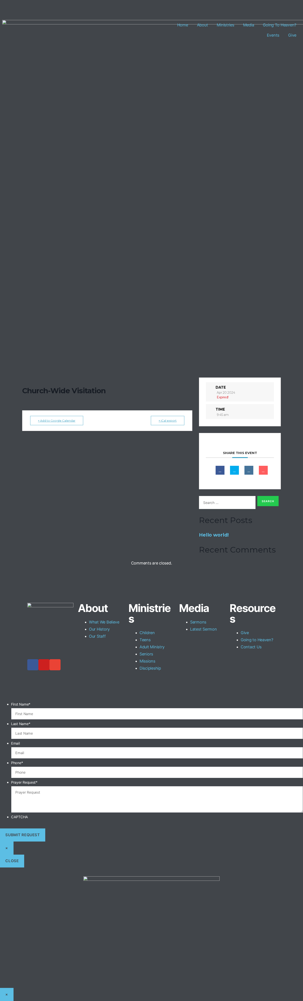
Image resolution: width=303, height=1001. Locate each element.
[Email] (263, 470)
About (202, 25)
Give (292, 35)
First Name (20, 704)
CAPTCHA (19, 817)
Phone (17, 763)
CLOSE (12, 861)
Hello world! (214, 535)
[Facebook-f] (32, 664)
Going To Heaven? (279, 25)
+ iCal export (168, 420)
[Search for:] (226, 503)
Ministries (225, 25)
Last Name (20, 724)
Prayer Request (24, 782)
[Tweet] (234, 470)
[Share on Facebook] (220, 470)
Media (248, 25)
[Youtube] (43, 664)
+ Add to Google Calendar (56, 420)
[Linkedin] (248, 470)
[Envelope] (55, 664)
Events (273, 35)
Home (182, 25)
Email (15, 743)
